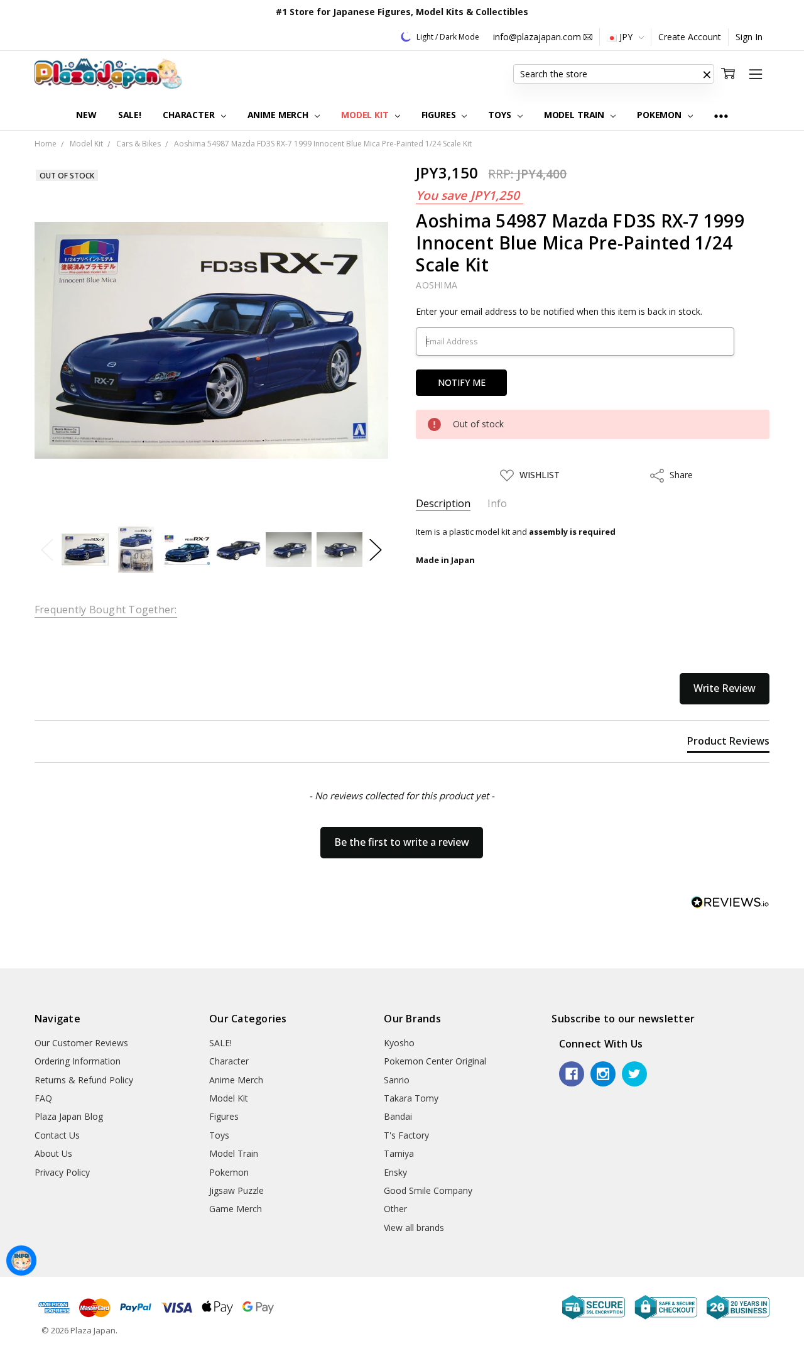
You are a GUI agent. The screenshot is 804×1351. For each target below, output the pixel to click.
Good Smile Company (428, 1190)
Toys (500, 115)
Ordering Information (78, 1061)
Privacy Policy (62, 1172)
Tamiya (399, 1153)
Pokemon (660, 115)
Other (395, 1209)
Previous (47, 549)
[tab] (728, 743)
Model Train (575, 115)
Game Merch (235, 1209)
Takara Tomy (411, 1098)
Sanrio (397, 1080)
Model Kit (366, 115)
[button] (706, 74)
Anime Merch (279, 115)
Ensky (395, 1172)
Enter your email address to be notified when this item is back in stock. (559, 311)
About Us (53, 1153)
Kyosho (399, 1043)
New (86, 115)
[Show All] (721, 115)
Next (375, 549)
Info (497, 503)
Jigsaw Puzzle (236, 1190)
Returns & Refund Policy (84, 1080)
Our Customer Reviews (81, 1043)
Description (443, 503)
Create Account (689, 37)
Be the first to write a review (401, 842)
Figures (440, 115)
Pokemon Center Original (435, 1061)
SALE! (129, 115)
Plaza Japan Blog (69, 1116)
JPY (626, 37)
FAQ (43, 1098)
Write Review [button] (724, 688)
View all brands (414, 1227)
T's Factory (406, 1135)
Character (190, 115)
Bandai (398, 1116)
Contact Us (57, 1135)
